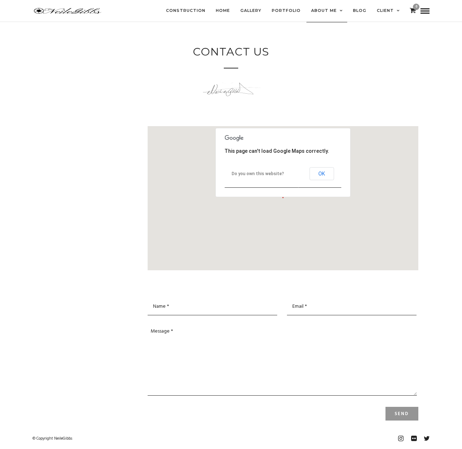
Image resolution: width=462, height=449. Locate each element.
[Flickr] (414, 438)
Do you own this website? (258, 173)
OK (321, 174)
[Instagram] (401, 438)
